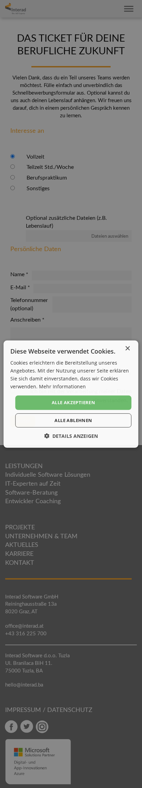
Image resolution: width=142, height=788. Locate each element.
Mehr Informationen (62, 386)
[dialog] (71, 394)
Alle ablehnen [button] (73, 420)
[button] (71, 436)
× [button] (127, 348)
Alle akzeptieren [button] (73, 402)
